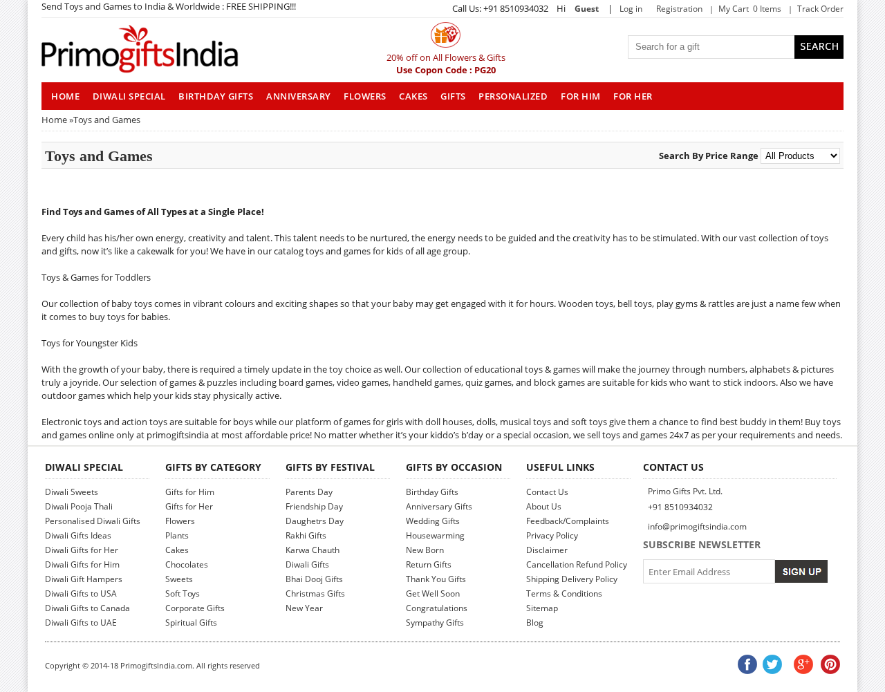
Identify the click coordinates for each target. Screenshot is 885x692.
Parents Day (309, 492)
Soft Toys (182, 593)
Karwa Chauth (312, 550)
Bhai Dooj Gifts (314, 579)
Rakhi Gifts (306, 535)
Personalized (513, 96)
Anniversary (298, 96)
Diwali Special (129, 96)
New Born (425, 550)
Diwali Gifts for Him (82, 564)
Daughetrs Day (315, 521)
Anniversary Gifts (439, 506)
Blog (534, 622)
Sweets (179, 579)
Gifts (453, 96)
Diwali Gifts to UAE (81, 622)
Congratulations (436, 608)
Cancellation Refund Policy (576, 564)
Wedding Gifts (433, 521)
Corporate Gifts (195, 608)
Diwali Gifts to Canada (87, 608)
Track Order (820, 9)
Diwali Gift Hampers (83, 579)
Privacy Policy (552, 535)
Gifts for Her (189, 506)
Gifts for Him (189, 492)
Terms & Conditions (564, 593)
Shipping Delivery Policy (571, 579)
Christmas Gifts (315, 593)
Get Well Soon (433, 593)
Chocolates (186, 564)
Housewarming (435, 535)
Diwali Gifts (307, 564)
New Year (304, 608)
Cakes (413, 96)
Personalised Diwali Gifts (92, 521)
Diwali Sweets (71, 492)
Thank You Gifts (436, 579)
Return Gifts (428, 564)
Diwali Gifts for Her (81, 550)
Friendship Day (314, 506)
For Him (581, 96)
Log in (631, 9)
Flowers (365, 96)
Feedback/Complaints (567, 521)
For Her (633, 96)
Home (54, 119)
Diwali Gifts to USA (81, 593)
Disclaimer (547, 550)
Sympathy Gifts (435, 622)
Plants (177, 535)
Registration (679, 9)
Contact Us (547, 492)
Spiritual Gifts (191, 622)
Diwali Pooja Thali (79, 506)
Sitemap (542, 608)
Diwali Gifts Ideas (78, 535)
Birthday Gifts (215, 96)
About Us (543, 506)
